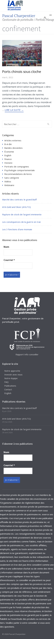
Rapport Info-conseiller (27, 354)
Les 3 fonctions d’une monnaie (17, 229)
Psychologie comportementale (19, 170)
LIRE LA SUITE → (14, 110)
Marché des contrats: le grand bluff (19, 199)
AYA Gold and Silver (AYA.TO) (16, 207)
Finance (8, 159)
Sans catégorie (11, 177)
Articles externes (12, 140)
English (7, 155)
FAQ (6, 382)
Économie (9, 151)
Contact (8, 389)
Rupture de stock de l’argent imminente (21, 214)
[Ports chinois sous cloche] (22, 53)
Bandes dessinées (13, 147)
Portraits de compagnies (16, 166)
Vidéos (7, 181)
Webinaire (9, 185)
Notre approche (12, 370)
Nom (6, 246)
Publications (10, 385)
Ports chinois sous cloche (21, 71)
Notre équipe (11, 378)
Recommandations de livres (18, 174)
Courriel (9, 260)
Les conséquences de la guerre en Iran (21, 221)
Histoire (8, 162)
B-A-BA (8, 144)
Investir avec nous (13, 374)
